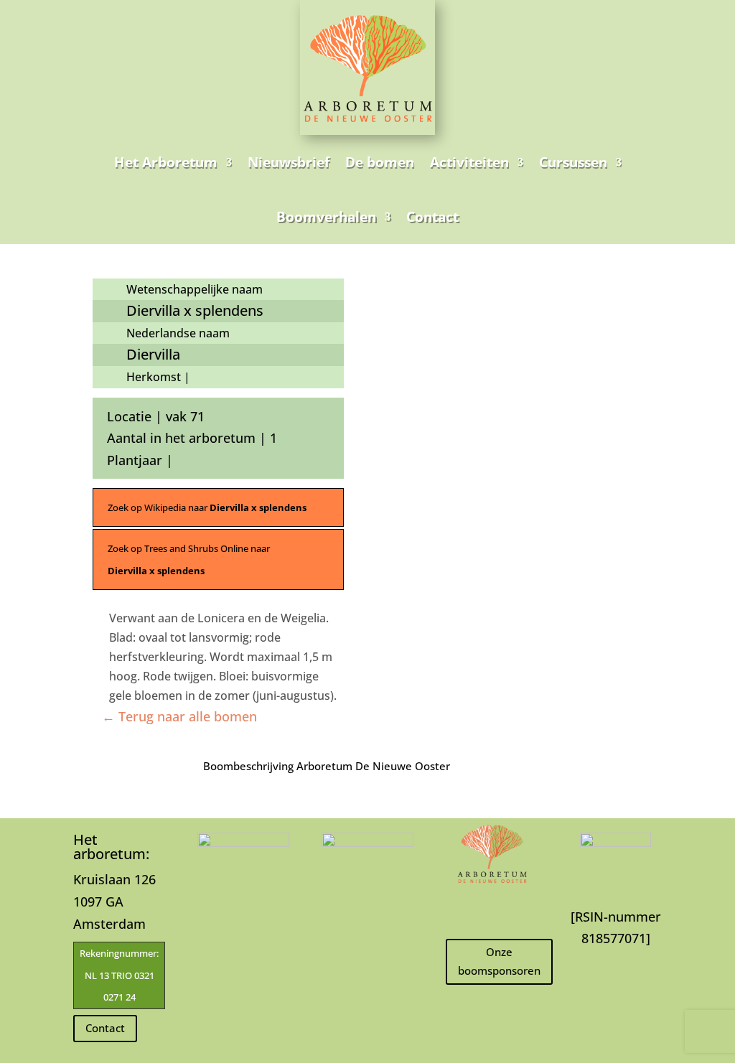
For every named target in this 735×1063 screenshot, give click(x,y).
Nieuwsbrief (288, 162)
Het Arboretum (165, 162)
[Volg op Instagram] (491, 909)
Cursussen (573, 162)
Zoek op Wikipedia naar (207, 507)
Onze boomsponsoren (499, 961)
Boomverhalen (326, 216)
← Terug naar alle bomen (179, 716)
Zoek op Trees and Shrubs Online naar (189, 559)
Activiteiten (469, 162)
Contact (432, 216)
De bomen (379, 162)
